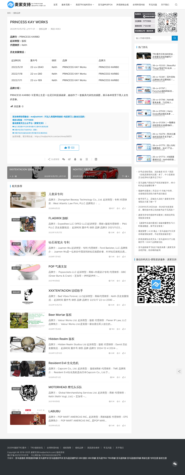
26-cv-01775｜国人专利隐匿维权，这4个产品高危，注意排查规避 (163, 148)
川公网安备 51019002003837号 (46, 455)
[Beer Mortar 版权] (28, 320)
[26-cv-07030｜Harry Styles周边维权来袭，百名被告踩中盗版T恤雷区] (144, 113)
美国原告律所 (93, 447)
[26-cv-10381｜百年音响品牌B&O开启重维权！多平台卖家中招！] (144, 78)
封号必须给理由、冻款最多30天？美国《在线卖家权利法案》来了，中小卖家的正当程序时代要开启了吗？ (156, 174)
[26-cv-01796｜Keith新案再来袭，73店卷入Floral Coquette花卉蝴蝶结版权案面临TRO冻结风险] (144, 101)
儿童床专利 (56, 194)
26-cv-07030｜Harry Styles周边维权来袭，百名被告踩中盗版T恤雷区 (163, 114)
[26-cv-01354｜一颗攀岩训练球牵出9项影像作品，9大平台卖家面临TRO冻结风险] (144, 124)
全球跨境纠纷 (139, 4)
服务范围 (66, 4)
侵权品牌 (43, 29)
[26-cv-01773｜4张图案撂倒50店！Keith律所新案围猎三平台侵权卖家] (144, 158)
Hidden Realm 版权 (61, 339)
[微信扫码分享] (63, 159)
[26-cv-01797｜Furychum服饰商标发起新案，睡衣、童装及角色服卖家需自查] (144, 90)
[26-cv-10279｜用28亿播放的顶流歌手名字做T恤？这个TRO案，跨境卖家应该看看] (144, 136)
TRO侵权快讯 (36, 447)
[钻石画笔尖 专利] (28, 248)
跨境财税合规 (122, 4)
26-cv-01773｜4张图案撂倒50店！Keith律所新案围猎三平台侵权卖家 (163, 159)
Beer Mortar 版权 (60, 314)
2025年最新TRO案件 (16, 447)
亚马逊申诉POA (105, 4)
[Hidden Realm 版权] (28, 344)
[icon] (175, 464)
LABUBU (54, 411)
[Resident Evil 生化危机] (28, 369)
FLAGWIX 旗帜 (58, 218)
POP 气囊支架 (58, 266)
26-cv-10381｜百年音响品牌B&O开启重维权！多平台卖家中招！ (163, 80)
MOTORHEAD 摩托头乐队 (65, 387)
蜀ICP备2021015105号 (17, 455)
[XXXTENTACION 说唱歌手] (28, 296)
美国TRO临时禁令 (84, 4)
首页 (55, 4)
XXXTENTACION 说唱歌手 (66, 290)
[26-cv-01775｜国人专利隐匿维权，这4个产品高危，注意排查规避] (144, 147)
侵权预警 (67, 447)
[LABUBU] (28, 417)
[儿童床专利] (28, 200)
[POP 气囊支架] (28, 272)
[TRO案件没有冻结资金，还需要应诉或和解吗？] (144, 56)
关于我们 (165, 4)
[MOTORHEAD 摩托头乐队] (28, 393)
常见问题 (153, 4)
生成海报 (55, 159)
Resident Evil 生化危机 (64, 363)
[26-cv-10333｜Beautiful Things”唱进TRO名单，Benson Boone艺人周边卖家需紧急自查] (144, 67)
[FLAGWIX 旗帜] (28, 224)
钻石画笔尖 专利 (59, 242)
